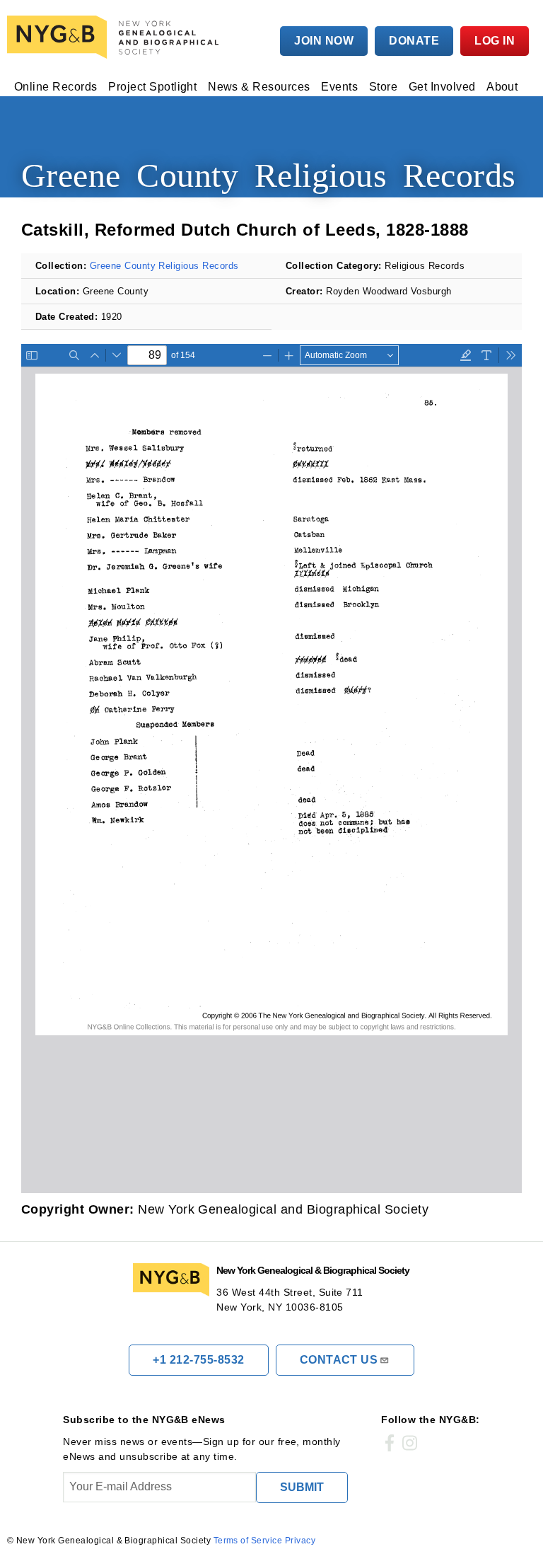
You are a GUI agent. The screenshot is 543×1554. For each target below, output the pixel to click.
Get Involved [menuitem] (442, 87)
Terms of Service (248, 1541)
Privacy (300, 1541)
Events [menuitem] (339, 87)
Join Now (324, 41)
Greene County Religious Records (164, 265)
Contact (339, 1360)
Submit (302, 1487)
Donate (414, 41)
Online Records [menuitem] (56, 87)
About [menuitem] (502, 87)
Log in (494, 41)
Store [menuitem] (383, 87)
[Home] (116, 37)
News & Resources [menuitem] (259, 87)
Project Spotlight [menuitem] (152, 87)
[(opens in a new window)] (389, 1443)
